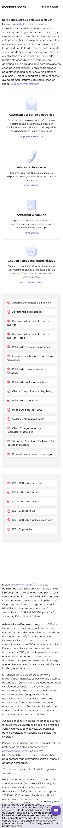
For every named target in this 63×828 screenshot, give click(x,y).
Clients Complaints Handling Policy (32, 391)
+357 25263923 (31, 232)
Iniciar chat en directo (31, 282)
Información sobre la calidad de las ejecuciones (30, 358)
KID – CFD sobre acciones (27, 483)
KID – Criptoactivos (23, 529)
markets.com (23, 23)
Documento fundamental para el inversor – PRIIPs (28, 336)
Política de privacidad (25, 400)
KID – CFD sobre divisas (26, 501)
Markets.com (10, 769)
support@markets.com (25, 83)
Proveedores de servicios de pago (32, 454)
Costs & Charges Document (28, 418)
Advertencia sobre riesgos (27, 311)
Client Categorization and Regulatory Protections (24, 430)
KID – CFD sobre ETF (24, 510)
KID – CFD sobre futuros (26, 492)
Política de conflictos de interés (30, 382)
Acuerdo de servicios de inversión (31, 302)
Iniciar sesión (50, 6)
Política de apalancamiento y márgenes (26, 371)
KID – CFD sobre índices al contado (32, 519)
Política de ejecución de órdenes (31, 346)
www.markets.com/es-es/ (26, 584)
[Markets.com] (14, 7)
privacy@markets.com (15, 750)
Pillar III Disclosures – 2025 (27, 409)
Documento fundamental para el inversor (28, 323)
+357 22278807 (31, 185)
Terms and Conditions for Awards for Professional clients (30, 443)
